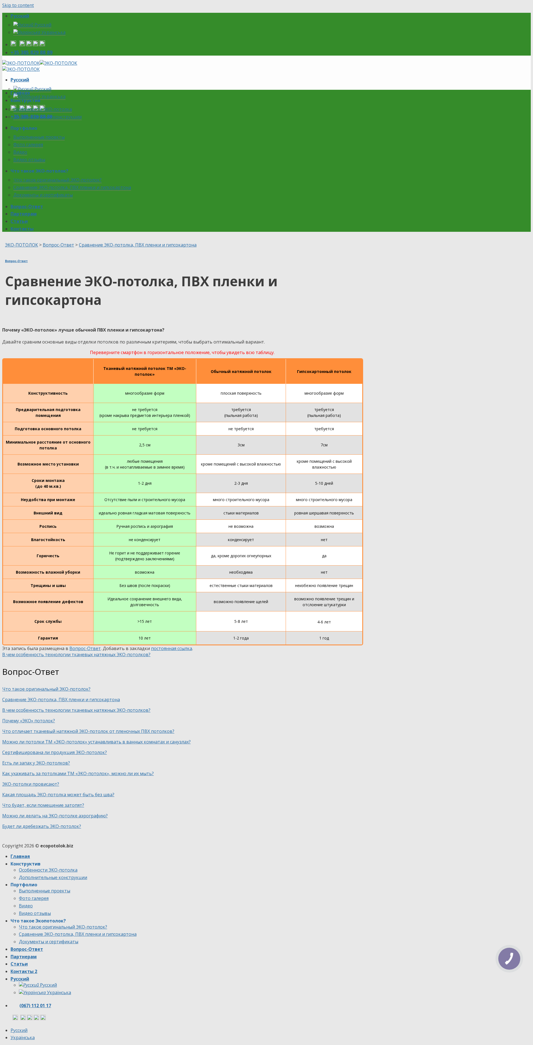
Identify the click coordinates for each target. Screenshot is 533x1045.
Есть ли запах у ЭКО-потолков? (36, 763)
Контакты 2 (24, 971)
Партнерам (24, 214)
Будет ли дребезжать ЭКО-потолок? (41, 826)
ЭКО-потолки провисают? (30, 784)
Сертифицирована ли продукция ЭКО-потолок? (54, 752)
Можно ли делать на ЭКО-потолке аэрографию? (55, 816)
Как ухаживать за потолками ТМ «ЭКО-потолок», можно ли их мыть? (78, 773)
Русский (20, 16)
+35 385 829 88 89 (31, 52)
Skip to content (18, 5)
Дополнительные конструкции (47, 117)
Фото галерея (28, 144)
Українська (53, 32)
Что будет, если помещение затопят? (43, 805)
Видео (20, 152)
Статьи (19, 221)
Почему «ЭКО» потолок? (28, 721)
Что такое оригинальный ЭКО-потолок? (57, 180)
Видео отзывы (29, 159)
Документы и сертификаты (43, 195)
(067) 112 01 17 (35, 1005)
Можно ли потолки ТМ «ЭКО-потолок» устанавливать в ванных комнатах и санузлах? (96, 742)
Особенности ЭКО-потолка (42, 109)
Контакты (22, 229)
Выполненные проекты (39, 137)
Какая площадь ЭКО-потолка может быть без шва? (58, 795)
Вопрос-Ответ (27, 206)
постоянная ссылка (171, 648)
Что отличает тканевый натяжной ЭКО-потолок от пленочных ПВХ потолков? (88, 731)
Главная (20, 93)
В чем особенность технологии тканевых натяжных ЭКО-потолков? (76, 654)
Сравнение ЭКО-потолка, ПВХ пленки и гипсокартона (72, 187)
